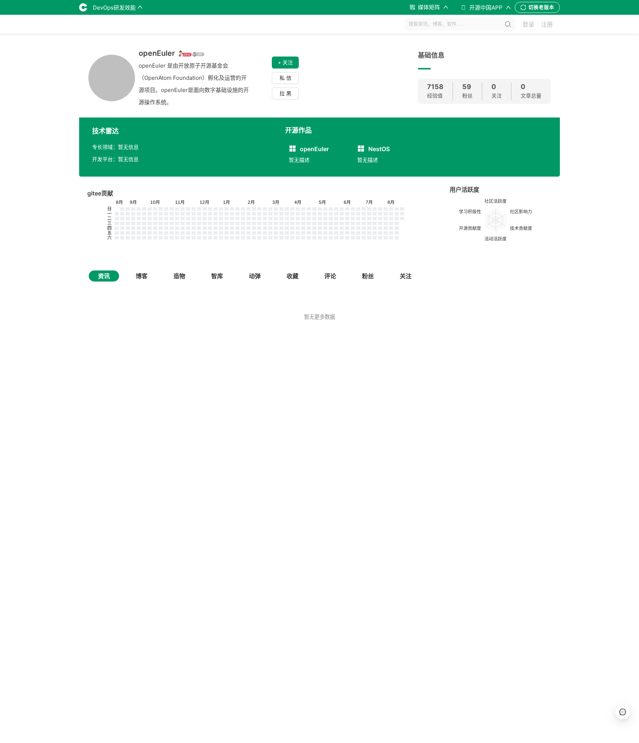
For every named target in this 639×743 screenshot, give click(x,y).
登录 (528, 24)
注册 (547, 24)
